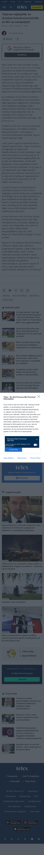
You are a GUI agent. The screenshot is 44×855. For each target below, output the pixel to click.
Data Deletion (9, 458)
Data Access (22, 458)
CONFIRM (13, 450)
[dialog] (22, 427)
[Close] (39, 397)
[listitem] (21, 439)
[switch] (35, 445)
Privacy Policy (35, 458)
